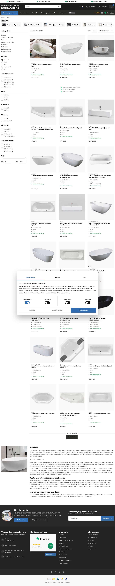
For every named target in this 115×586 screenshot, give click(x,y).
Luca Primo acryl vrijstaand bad (42, 271)
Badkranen (4, 47)
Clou (5, 64)
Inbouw (7, 129)
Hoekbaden (4, 44)
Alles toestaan (83, 310)
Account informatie (93, 534)
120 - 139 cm (8, 77)
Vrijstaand (8, 133)
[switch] (47, 302)
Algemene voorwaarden (66, 549)
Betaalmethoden (63, 546)
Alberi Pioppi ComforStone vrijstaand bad (98, 65)
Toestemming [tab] (30, 277)
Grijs (6, 97)
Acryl (6, 118)
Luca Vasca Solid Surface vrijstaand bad (97, 271)
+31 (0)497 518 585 (10, 545)
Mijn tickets (91, 540)
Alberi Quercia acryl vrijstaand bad (41, 65)
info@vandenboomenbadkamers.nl (15, 556)
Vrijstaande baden (6, 40)
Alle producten (92, 549)
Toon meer (72, 437)
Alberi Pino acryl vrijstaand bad (42, 175)
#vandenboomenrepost (65, 560)
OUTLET (71, 13)
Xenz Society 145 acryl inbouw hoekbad (70, 366)
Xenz (5, 69)
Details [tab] (57, 277)
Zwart (6, 99)
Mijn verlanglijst (92, 543)
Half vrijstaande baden (7, 42)
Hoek (6, 131)
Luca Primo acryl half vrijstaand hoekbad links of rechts (100, 176)
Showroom (62, 13)
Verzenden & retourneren (66, 540)
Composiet (8, 120)
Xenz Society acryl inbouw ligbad (100, 366)
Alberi (5, 62)
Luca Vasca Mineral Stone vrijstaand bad (69, 319)
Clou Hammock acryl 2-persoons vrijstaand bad (71, 224)
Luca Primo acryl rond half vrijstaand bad (69, 176)
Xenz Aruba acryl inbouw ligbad (71, 128)
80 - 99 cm (8, 146)
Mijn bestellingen (92, 537)
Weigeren (32, 310)
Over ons (61, 534)
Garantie (61, 543)
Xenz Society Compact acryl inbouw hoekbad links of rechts (42, 128)
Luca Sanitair (7, 67)
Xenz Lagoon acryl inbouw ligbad (100, 413)
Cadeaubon (35, 13)
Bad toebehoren (6, 51)
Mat (6, 110)
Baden (9, 17)
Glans (7, 108)
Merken (54, 13)
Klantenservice (24, 13)
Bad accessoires (6, 49)
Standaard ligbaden (7, 37)
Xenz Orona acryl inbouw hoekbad (43, 413)
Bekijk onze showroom (39, 520)
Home (3, 17)
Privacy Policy (63, 555)
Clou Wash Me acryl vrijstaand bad (99, 128)
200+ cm (7, 87)
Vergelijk (90, 546)
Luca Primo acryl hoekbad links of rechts (42, 366)
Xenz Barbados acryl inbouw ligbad (41, 224)
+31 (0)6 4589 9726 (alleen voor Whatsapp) (14, 551)
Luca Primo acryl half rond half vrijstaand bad (99, 224)
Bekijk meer (49, 554)
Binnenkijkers (45, 13)
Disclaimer (62, 552)
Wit (6, 95)
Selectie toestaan (57, 310)
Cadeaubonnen (63, 563)
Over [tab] (84, 277)
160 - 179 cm (9, 82)
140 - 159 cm (8, 79)
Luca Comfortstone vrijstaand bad (70, 65)
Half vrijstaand (9, 136)
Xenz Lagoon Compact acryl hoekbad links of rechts (70, 414)
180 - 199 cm (9, 84)
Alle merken (7, 60)
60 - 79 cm (8, 144)
